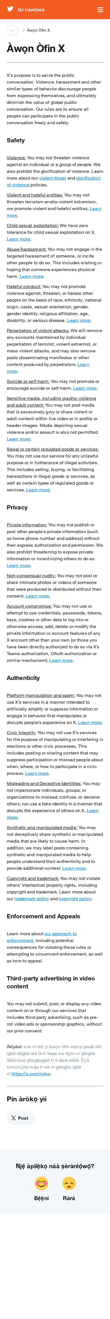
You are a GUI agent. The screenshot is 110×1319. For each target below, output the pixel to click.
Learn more (18, 239)
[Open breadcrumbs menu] (12, 30)
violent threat (52, 178)
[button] (100, 9)
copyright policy (75, 898)
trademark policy (31, 898)
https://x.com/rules (31, 1073)
